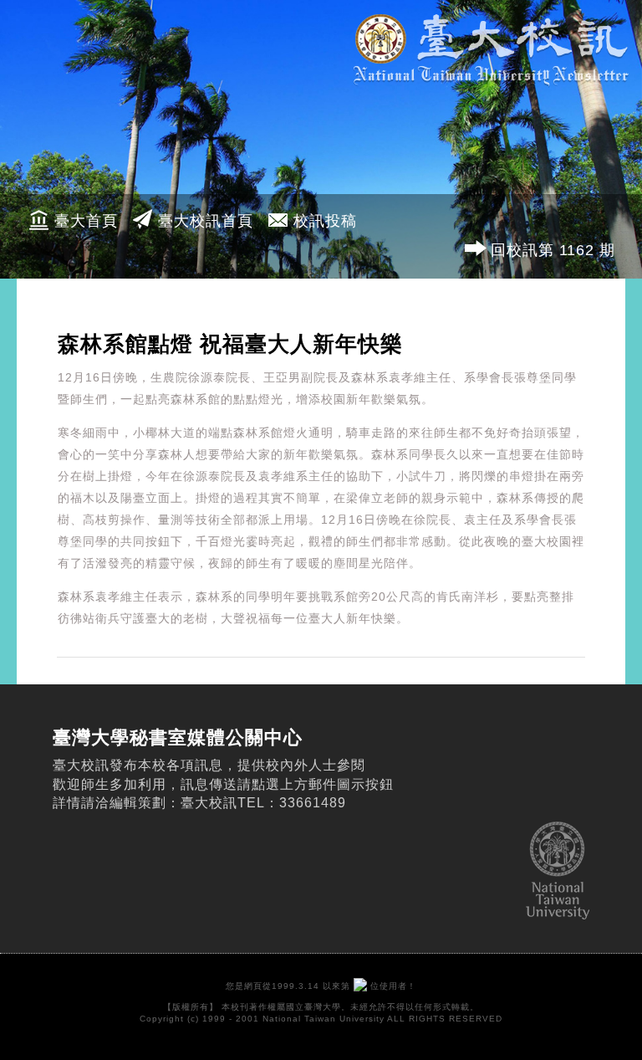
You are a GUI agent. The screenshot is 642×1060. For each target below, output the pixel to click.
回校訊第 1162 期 (553, 250)
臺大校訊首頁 (205, 221)
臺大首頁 (86, 221)
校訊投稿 (325, 221)
